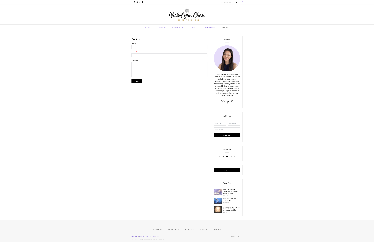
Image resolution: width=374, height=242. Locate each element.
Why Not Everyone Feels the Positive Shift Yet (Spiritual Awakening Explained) (231, 209)
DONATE (226, 170)
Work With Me (178, 27)
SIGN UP (226, 135)
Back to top (236, 237)
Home (147, 27)
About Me (162, 27)
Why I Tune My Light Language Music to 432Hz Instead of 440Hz (230, 191)
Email (133, 52)
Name (133, 43)
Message (134, 60)
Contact (225, 27)
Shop (194, 27)
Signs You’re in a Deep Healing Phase (229, 199)
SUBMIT (137, 81)
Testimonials (209, 27)
